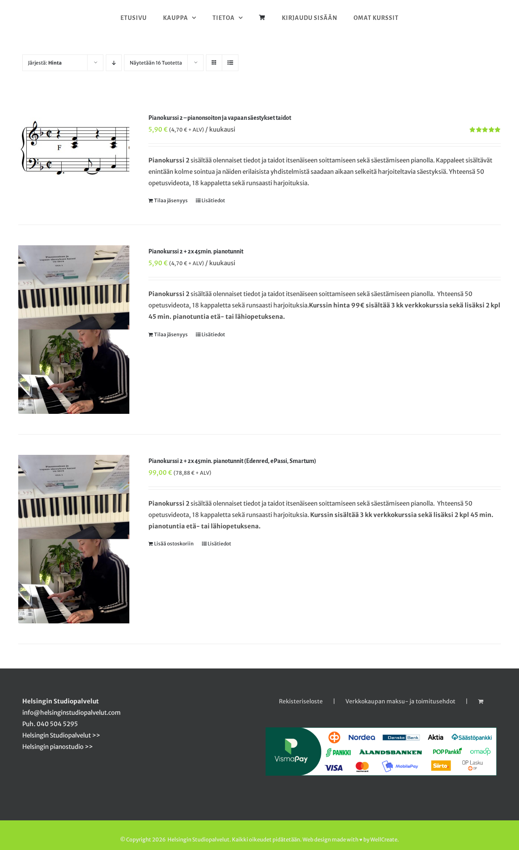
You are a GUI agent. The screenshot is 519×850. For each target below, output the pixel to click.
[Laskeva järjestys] (114, 62)
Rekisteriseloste (301, 701)
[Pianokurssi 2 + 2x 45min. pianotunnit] (73, 329)
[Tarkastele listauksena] (230, 63)
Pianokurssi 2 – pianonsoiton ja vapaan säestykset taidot (219, 118)
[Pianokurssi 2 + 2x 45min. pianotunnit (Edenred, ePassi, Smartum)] (73, 539)
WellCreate (383, 839)
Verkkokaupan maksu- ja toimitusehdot (400, 701)
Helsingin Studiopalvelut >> (61, 735)
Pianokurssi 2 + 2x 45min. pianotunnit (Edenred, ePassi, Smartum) (232, 461)
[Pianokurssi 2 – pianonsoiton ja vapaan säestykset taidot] (73, 149)
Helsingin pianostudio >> (57, 747)
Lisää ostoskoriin (174, 544)
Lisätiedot (213, 200)
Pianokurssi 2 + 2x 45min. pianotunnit (195, 251)
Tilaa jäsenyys (171, 200)
